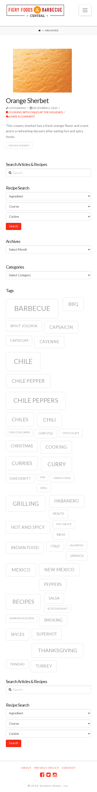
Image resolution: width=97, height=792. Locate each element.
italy (55, 546)
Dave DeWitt (20, 478)
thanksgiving (57, 650)
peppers (52, 584)
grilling (26, 503)
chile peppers (35, 400)
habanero (66, 500)
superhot (46, 634)
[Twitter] (48, 774)
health (58, 513)
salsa (54, 598)
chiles (20, 419)
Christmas (22, 446)
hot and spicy (28, 527)
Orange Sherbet (27, 100)
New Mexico (59, 569)
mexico (21, 569)
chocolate (70, 433)
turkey (44, 665)
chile (23, 361)
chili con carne (19, 432)
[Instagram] (55, 774)
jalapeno (76, 545)
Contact (69, 767)
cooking (56, 447)
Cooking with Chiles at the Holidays (35, 112)
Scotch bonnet (57, 608)
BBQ (73, 304)
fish (42, 477)
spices (17, 634)
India (61, 534)
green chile (62, 478)
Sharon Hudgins (21, 618)
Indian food (25, 547)
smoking (53, 620)
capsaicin (61, 327)
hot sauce (64, 524)
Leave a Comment (22, 116)
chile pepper (28, 381)
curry (57, 464)
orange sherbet (19, 145)
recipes (23, 601)
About (26, 767)
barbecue (32, 308)
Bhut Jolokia (23, 326)
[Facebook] (42, 774)
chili (49, 420)
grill (43, 488)
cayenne (49, 341)
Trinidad (17, 664)
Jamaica (77, 556)
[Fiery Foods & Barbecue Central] (35, 10)
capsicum (19, 340)
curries (22, 463)
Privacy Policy (46, 767)
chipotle (45, 433)
